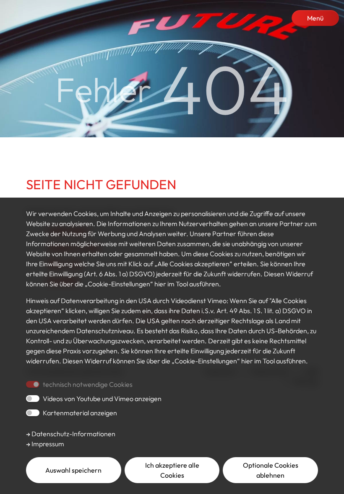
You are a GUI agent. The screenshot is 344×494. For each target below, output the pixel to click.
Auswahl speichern (73, 470)
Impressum (47, 444)
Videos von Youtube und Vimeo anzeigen (102, 398)
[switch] (32, 398)
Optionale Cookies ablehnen (270, 470)
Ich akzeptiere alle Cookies (172, 470)
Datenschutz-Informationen (72, 434)
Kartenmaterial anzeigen (80, 413)
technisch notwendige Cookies (88, 384)
